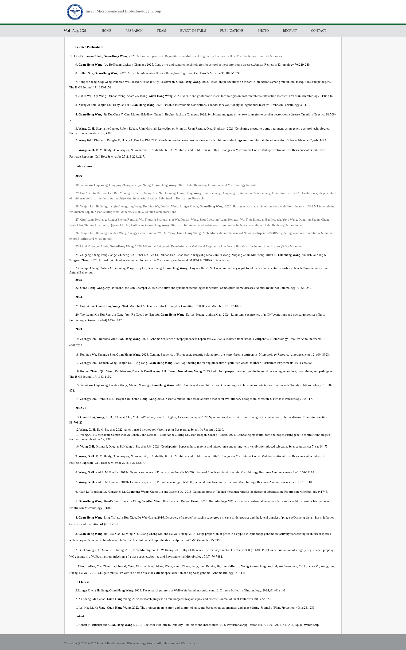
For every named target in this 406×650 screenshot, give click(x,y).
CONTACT (318, 30)
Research (134, 30)
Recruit (290, 30)
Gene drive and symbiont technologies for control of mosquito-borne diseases (204, 64)
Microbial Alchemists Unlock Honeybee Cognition (160, 73)
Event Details (193, 30)
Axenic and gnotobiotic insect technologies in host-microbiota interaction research (234, 96)
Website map (189, 643)
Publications (232, 30)
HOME (106, 30)
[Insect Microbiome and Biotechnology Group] (75, 19)
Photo (263, 30)
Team (161, 30)
